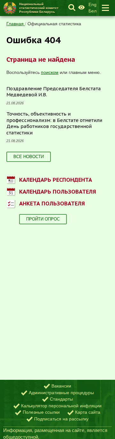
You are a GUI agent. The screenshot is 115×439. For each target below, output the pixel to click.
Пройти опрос (43, 219)
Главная (15, 23)
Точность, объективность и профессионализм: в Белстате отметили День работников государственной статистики (54, 123)
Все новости (28, 156)
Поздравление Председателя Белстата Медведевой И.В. (53, 91)
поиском (49, 72)
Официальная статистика (54, 23)
